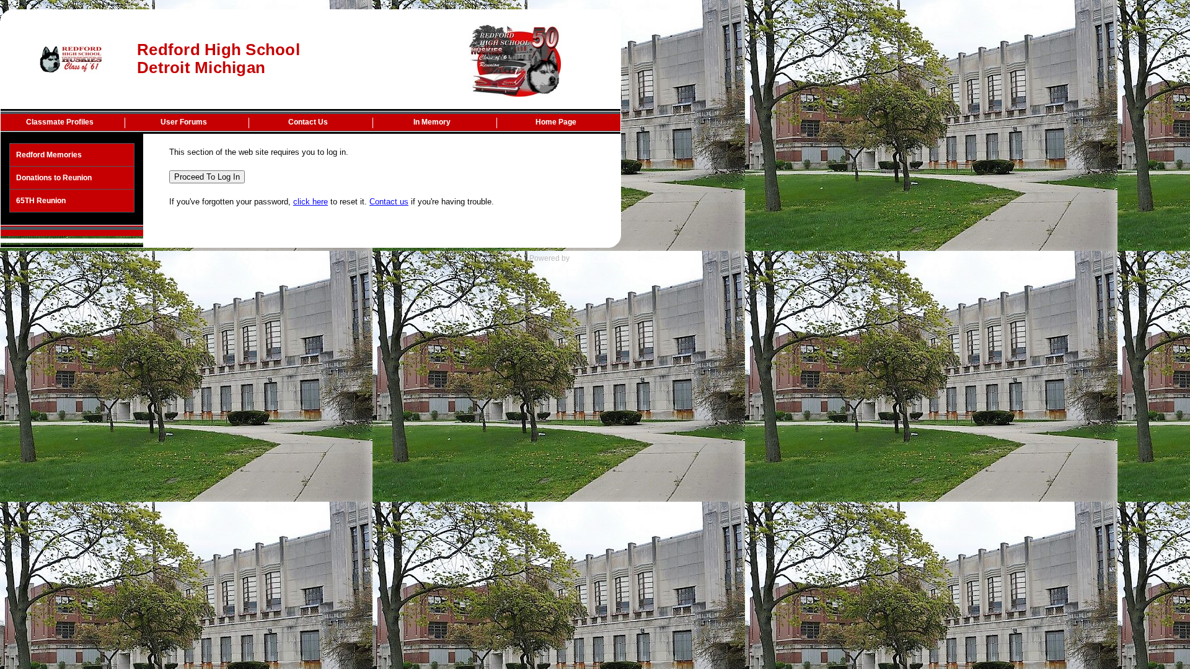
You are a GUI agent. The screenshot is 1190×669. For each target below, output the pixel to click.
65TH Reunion (41, 200)
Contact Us (308, 122)
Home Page (556, 122)
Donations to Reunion (54, 177)
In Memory (432, 122)
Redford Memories (49, 155)
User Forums (184, 122)
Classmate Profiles (60, 122)
